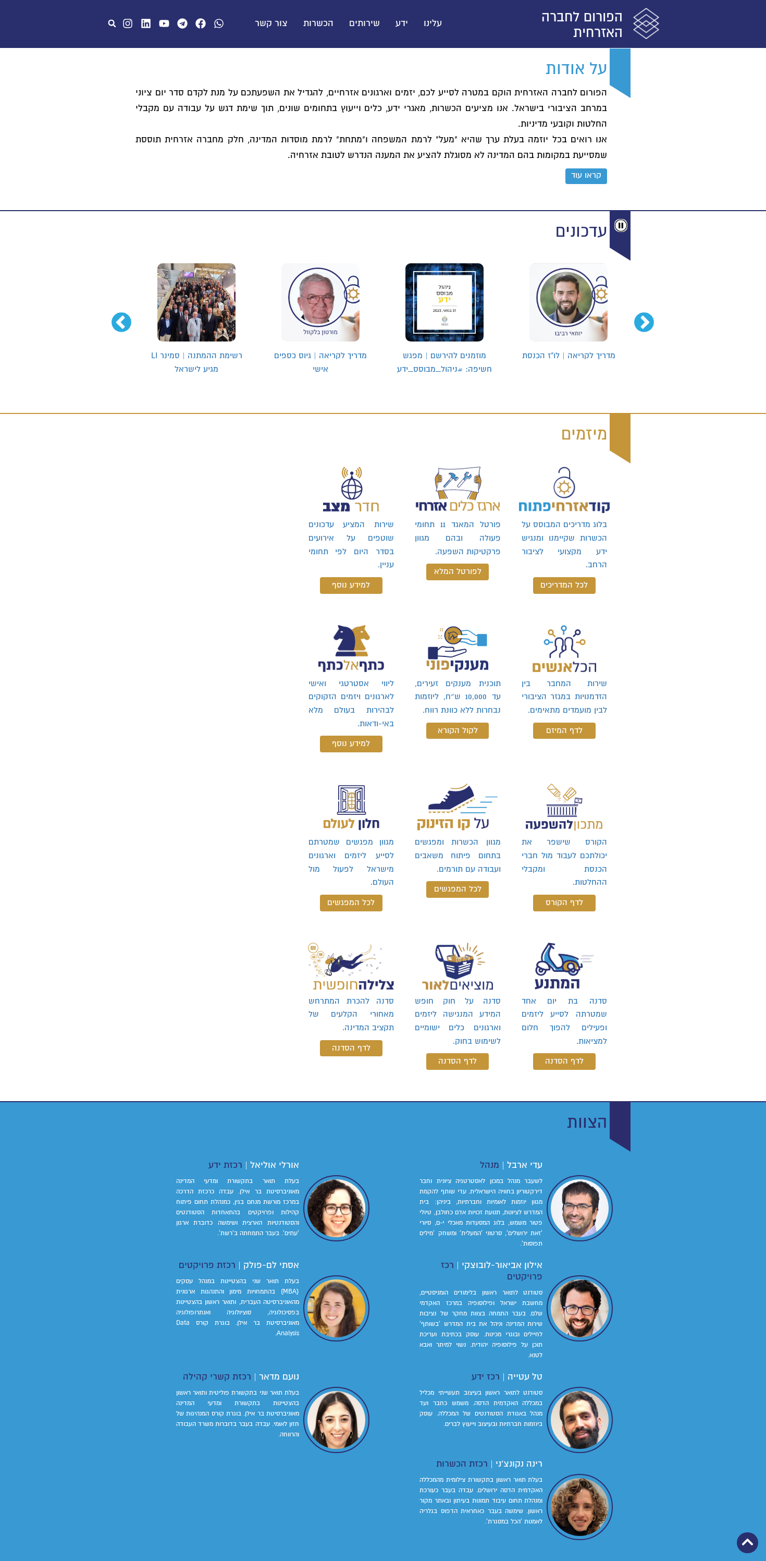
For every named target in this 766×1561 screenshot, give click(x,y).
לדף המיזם (564, 730)
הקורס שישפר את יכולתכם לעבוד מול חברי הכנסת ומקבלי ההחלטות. (564, 862)
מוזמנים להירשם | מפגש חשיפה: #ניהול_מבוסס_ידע (568, 362)
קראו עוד (586, 175)
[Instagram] (127, 23)
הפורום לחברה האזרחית (582, 25)
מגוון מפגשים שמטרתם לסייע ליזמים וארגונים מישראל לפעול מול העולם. (351, 862)
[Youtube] (164, 23)
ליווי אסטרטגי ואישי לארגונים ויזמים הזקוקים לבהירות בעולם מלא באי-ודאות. (351, 703)
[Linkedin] (146, 23)
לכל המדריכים (564, 585)
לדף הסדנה (564, 1061)
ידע (402, 23)
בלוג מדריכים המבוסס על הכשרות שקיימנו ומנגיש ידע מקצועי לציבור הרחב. (564, 544)
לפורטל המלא (457, 571)
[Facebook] (200, 23)
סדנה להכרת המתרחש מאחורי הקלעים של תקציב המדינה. (351, 1014)
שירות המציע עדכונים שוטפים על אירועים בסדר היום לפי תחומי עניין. (351, 544)
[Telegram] (182, 23)
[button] (112, 23)
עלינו (433, 23)
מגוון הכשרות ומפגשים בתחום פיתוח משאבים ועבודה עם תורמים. (457, 855)
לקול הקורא (458, 730)
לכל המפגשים (457, 889)
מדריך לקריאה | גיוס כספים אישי (444, 362)
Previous (650, 317)
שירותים (364, 23)
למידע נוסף (351, 585)
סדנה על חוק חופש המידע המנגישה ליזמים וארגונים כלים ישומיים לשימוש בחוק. (457, 1021)
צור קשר (271, 23)
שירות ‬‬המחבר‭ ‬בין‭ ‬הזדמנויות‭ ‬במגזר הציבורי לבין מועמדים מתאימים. (564, 696)
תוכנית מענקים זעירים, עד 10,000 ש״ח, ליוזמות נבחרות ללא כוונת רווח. (457, 696)
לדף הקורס (564, 902)
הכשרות (318, 23)
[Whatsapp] (219, 23)
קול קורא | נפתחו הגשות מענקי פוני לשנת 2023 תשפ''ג (196, 362)
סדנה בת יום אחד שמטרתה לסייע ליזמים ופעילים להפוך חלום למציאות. (564, 1021)
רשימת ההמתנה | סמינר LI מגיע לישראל (320, 362)
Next (127, 317)
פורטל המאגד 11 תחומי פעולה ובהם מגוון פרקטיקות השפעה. (457, 537)
